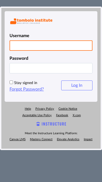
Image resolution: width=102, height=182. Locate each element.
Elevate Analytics (68, 139)
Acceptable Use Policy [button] (37, 115)
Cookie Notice (67, 108)
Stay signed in (25, 83)
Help (28, 108)
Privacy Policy (44, 108)
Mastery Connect (41, 139)
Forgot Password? (27, 89)
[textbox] (51, 68)
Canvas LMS (18, 139)
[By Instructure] (51, 124)
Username (19, 36)
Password (19, 58)
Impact (88, 139)
